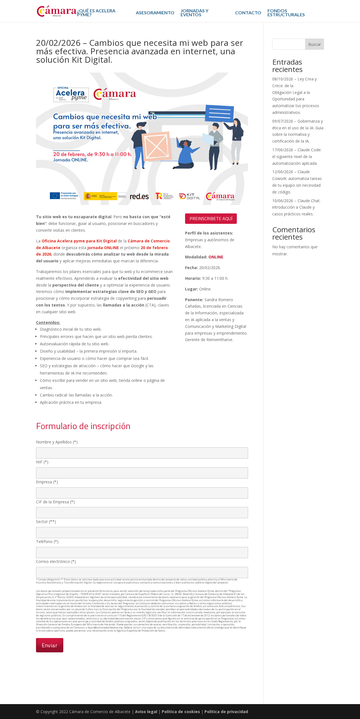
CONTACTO (248, 13)
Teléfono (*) (47, 541)
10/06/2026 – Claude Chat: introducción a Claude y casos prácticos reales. (296, 207)
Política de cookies (181, 711)
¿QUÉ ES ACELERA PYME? (96, 13)
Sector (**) (46, 521)
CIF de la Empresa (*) (55, 501)
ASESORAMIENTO (155, 13)
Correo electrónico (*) (56, 561)
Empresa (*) (47, 481)
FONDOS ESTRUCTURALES (286, 13)
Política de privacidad (226, 711)
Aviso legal (146, 711)
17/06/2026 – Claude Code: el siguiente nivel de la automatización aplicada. (296, 156)
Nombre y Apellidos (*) (57, 442)
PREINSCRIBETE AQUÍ (211, 218)
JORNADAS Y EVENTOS (194, 13)
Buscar (314, 44)
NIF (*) (42, 462)
